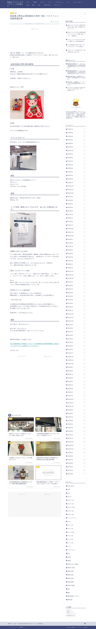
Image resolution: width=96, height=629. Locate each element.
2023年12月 (76, 228)
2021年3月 (76, 346)
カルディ (42, 2)
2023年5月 (76, 253)
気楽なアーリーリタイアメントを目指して (15, 4)
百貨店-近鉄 (71, 578)
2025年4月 (76, 171)
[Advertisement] (34, 40)
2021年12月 (76, 314)
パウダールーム (59, 2)
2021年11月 (76, 317)
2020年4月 (76, 385)
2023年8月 (76, 242)
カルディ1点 (71, 500)
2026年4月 (76, 136)
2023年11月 (76, 232)
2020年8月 (76, 370)
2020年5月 (76, 381)
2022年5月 (76, 296)
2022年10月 (76, 278)
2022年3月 (76, 303)
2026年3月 (76, 139)
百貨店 (35, 2)
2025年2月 (76, 179)
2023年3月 (76, 260)
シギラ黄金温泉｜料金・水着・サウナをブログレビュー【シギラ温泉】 (76, 45)
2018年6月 (76, 463)
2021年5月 (76, 338)
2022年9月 (76, 282)
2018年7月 (76, 459)
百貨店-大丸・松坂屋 (73, 564)
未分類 (69, 557)
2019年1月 (76, 438)
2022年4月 (76, 299)
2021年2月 (76, 349)
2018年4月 (76, 470)
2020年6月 (76, 377)
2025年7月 (76, 161)
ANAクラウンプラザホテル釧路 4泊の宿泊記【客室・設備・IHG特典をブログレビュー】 (76, 27)
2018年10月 (76, 449)
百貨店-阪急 (71, 582)
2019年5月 (76, 424)
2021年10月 (76, 321)
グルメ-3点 (70, 535)
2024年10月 (76, 193)
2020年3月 (76, 388)
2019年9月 (76, 410)
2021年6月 (76, 335)
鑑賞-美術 (70, 599)
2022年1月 (76, 310)
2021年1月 (76, 353)
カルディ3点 (71, 510)
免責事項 (21, 627)
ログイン (69, 610)
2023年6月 (76, 250)
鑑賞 (69, 592)
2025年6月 (76, 164)
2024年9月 (76, 196)
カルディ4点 (71, 514)
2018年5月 (76, 466)
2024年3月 (76, 218)
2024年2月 (76, 221)
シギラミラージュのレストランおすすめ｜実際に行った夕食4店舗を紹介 (76, 40)
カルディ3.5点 (71, 507)
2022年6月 (76, 292)
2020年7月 (76, 374)
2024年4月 (76, 214)
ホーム (28, 2)
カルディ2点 (71, 503)
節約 (33, 5)
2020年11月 (76, 360)
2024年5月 (76, 210)
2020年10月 (76, 363)
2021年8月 (76, 328)
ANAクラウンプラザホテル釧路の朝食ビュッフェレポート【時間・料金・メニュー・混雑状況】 (77, 34)
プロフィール (57, 5)
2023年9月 (76, 239)
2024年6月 (76, 207)
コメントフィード (71, 613)
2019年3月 (76, 431)
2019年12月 (76, 399)
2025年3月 (76, 175)
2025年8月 (76, 157)
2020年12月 (76, 356)
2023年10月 (76, 235)
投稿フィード (70, 612)
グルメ (50, 2)
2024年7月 (76, 203)
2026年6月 (76, 132)
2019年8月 (76, 413)
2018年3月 (76, 473)
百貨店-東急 (71, 571)
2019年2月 (76, 434)
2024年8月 (76, 200)
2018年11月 (76, 445)
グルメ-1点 (70, 525)
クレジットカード (78, 2)
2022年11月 (76, 274)
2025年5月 (76, 168)
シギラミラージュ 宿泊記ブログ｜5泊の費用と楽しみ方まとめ (76, 51)
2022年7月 (76, 289)
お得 (39, 5)
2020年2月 (76, 392)
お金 (28, 5)
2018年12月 (76, 441)
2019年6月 (76, 420)
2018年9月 (76, 452)
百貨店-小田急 (71, 567)
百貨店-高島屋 (71, 585)
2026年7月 (76, 129)
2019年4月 (76, 427)
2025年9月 (76, 154)
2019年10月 (76, 406)
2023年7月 (76, 246)
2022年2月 (76, 306)
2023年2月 (76, 264)
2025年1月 (76, 182)
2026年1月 (76, 147)
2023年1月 (76, 267)
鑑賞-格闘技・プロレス (73, 596)
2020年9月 (76, 367)
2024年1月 (76, 225)
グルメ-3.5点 (71, 532)
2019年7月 (76, 417)
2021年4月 (76, 342)
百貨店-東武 (71, 574)
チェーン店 (70, 542)
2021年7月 (76, 331)
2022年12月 (76, 271)
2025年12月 (76, 150)
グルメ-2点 (70, 528)
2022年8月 (76, 285)
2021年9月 (76, 324)
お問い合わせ (47, 5)
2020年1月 (76, 395)
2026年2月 (76, 143)
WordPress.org (71, 615)
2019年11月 (76, 402)
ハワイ (68, 2)
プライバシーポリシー (13, 627)
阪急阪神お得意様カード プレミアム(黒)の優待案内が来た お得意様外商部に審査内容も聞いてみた (76, 65)
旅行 (69, 553)
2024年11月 (76, 189)
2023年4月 (76, 257)
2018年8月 (76, 456)
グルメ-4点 (70, 539)
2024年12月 (76, 186)
